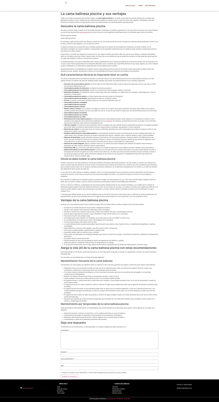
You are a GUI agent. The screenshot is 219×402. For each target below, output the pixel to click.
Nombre (64, 352)
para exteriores (84, 32)
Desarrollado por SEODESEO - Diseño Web (118, 398)
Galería (140, 5)
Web (62, 365)
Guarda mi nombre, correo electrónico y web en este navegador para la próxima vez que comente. (94, 372)
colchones (108, 121)
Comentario (65, 330)
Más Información (150, 5)
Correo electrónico (67, 358)
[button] (130, 5)
